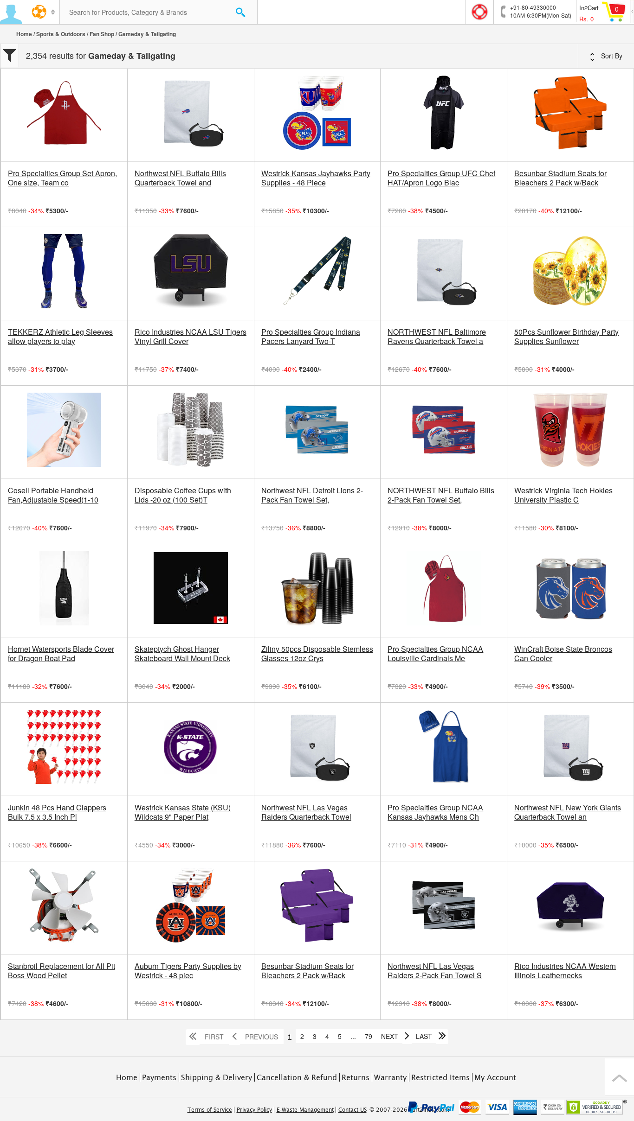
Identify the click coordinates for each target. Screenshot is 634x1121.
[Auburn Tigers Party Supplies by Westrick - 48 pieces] (191, 907)
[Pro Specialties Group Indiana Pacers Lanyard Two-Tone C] (317, 273)
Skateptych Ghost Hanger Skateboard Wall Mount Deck (182, 653)
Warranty (390, 1077)
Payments (159, 1077)
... (353, 1036)
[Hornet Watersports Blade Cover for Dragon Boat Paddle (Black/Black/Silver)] (64, 590)
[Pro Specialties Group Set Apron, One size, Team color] (64, 115)
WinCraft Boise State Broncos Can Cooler (563, 653)
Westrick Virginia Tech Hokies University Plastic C (563, 495)
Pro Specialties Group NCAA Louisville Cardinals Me (435, 653)
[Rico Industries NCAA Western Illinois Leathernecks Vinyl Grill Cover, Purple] (570, 907)
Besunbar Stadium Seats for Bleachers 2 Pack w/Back (560, 178)
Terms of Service (210, 1110)
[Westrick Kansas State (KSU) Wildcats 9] (191, 749)
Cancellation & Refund (297, 1077)
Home (24, 34)
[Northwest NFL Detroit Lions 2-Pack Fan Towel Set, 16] (317, 432)
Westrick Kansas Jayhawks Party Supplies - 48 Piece (315, 178)
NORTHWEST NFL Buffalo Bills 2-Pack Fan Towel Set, (441, 495)
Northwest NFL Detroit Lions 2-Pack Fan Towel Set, (312, 495)
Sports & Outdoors (60, 34)
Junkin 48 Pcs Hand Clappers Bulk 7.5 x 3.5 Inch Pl (57, 812)
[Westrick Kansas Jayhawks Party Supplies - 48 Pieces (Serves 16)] (317, 115)
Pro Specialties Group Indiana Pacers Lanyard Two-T (310, 336)
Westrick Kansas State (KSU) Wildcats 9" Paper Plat (183, 812)
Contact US (352, 1110)
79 (368, 1036)
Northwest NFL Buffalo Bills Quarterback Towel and (180, 178)
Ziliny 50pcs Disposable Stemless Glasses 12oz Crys (317, 653)
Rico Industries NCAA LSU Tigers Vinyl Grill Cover (190, 336)
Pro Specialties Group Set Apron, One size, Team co (62, 178)
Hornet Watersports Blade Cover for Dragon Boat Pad (61, 653)
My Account (495, 1077)
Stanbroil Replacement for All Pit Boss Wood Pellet (61, 971)
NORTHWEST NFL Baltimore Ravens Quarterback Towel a (437, 336)
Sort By (610, 55)
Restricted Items (440, 1077)
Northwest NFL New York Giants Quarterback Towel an (567, 812)
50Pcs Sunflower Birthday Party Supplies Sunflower (566, 336)
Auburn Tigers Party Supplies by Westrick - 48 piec (188, 971)
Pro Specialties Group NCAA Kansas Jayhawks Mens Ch (435, 812)
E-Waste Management (305, 1110)
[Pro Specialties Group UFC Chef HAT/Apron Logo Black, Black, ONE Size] (444, 115)
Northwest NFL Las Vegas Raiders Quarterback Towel (306, 812)
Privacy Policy (254, 1110)
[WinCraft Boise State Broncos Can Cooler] (570, 590)
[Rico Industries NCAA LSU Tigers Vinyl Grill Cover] (191, 273)
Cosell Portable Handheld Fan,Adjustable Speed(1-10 (53, 495)
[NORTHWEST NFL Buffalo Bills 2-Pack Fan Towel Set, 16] (444, 432)
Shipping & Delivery (216, 1077)
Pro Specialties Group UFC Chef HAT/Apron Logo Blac (441, 178)
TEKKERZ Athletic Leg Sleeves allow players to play (60, 336)
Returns (355, 1077)
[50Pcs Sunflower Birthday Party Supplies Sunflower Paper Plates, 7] (570, 273)
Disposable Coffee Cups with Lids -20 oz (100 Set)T (183, 495)
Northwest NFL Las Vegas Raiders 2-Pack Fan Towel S (435, 971)
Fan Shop (102, 34)
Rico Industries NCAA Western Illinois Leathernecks (565, 971)
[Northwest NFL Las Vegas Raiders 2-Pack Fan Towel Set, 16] (444, 907)
